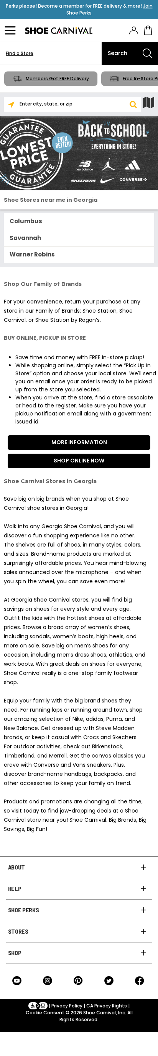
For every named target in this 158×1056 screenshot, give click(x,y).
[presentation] (133, 30)
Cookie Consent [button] (45, 1012)
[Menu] (11, 30)
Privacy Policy (66, 1005)
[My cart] (148, 31)
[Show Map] (148, 103)
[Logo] (58, 30)
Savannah (25, 238)
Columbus (26, 221)
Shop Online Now (79, 460)
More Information (79, 442)
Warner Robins (32, 254)
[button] (133, 104)
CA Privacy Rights (106, 1005)
